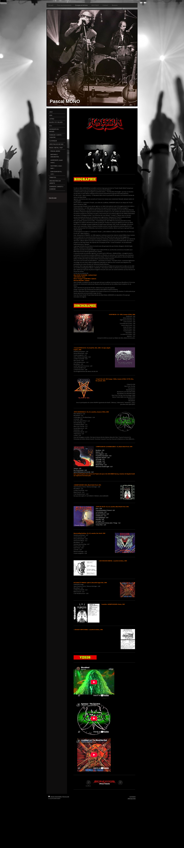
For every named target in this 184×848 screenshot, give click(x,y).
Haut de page (52, 198)
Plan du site (65, 796)
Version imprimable (56, 796)
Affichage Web (132, 798)
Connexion (132, 796)
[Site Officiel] (104, 782)
